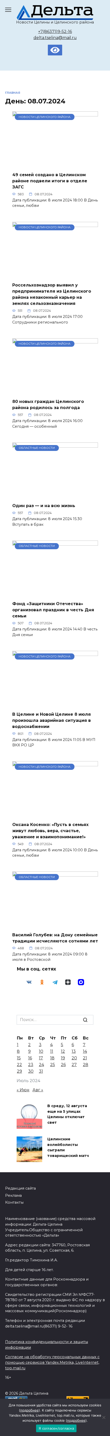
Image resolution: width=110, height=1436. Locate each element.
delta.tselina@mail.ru (55, 37)
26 (63, 1064)
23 (30, 1064)
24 (41, 1064)
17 (41, 1058)
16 (30, 1058)
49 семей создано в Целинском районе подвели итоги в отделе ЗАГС (49, 180)
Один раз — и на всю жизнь (43, 505)
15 (19, 1058)
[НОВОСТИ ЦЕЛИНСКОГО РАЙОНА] (55, 164)
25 (52, 1064)
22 (19, 1064)
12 (63, 1051)
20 (74, 1058)
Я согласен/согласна (56, 1428)
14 (85, 1051)
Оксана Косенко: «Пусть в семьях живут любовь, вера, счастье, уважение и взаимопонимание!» (50, 830)
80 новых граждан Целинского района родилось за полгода (48, 404)
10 (41, 1051)
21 (85, 1058)
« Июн (23, 1089)
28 (85, 1064)
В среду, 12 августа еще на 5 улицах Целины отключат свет (67, 1114)
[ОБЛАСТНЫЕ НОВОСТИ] (55, 495)
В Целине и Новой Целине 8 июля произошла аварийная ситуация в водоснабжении (51, 720)
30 (31, 1071)
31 (41, 1071)
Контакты (14, 1202)
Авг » (37, 1089)
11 (51, 1051)
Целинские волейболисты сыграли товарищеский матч (68, 1147)
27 (74, 1064)
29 (19, 1071)
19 (63, 1058)
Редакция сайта (20, 1188)
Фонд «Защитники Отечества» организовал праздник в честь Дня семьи (53, 609)
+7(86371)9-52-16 (55, 31)
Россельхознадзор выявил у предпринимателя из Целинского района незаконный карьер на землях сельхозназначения (51, 294)
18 (52, 1058)
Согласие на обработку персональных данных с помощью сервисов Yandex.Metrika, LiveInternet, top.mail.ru (52, 1362)
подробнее (29, 1410)
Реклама (13, 1195)
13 (74, 1051)
